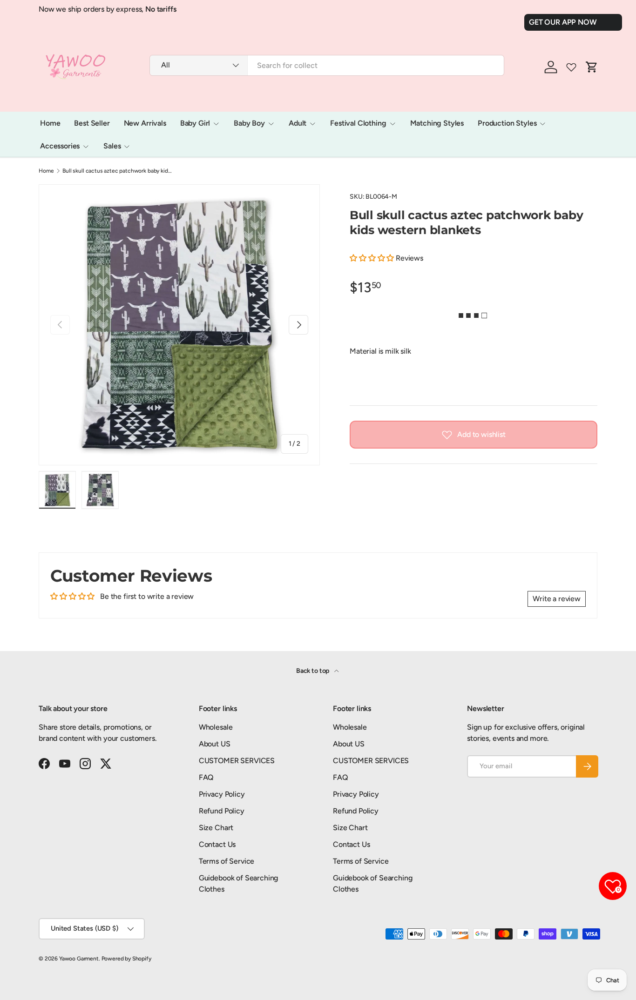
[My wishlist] (571, 67)
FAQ (206, 777)
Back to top (313, 671)
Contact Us (217, 844)
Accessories (60, 145)
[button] (373, 258)
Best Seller (91, 123)
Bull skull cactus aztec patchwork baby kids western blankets (118, 171)
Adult (297, 123)
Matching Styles (437, 123)
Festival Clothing (358, 123)
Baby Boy (249, 123)
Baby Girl (195, 123)
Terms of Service (226, 861)
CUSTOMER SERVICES (237, 760)
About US (214, 743)
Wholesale (216, 727)
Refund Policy (221, 810)
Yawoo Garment (79, 958)
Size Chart (216, 827)
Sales (112, 145)
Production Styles (507, 123)
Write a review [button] (557, 598)
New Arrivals (145, 123)
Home (50, 123)
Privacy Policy (222, 794)
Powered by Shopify (126, 958)
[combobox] (327, 65)
